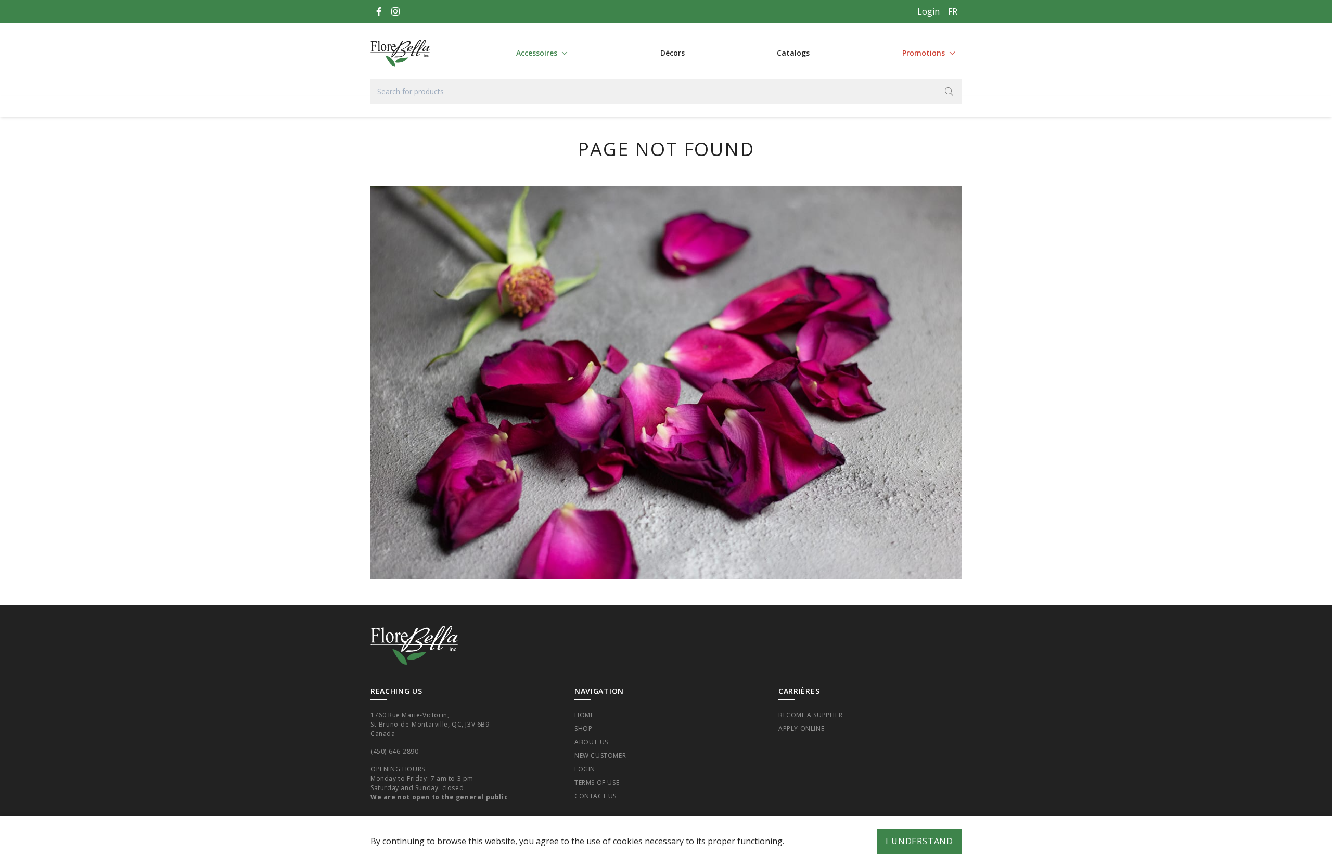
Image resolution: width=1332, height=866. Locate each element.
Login (928, 11)
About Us (591, 742)
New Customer (600, 755)
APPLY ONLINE (801, 728)
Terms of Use (596, 782)
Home (584, 714)
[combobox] (666, 91)
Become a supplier (810, 714)
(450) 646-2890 (394, 751)
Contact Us (595, 796)
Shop (583, 728)
